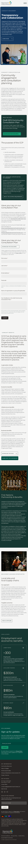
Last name (4, 265)
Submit (5, 318)
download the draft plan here (18, 218)
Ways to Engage (5, 768)
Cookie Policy (21, 835)
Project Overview (5, 775)
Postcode (3, 280)
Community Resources (6, 766)
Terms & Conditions (5, 835)
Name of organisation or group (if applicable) (13, 290)
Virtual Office (4, 784)
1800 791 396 (4, 788)
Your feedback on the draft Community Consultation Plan (11, 298)
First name (4, 258)
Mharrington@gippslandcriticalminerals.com (13, 228)
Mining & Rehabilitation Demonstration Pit (10, 773)
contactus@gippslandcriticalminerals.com (10, 786)
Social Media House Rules (7, 837)
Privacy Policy (18, 253)
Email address (5, 273)
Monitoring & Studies (6, 770)
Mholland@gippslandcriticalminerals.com (12, 232)
